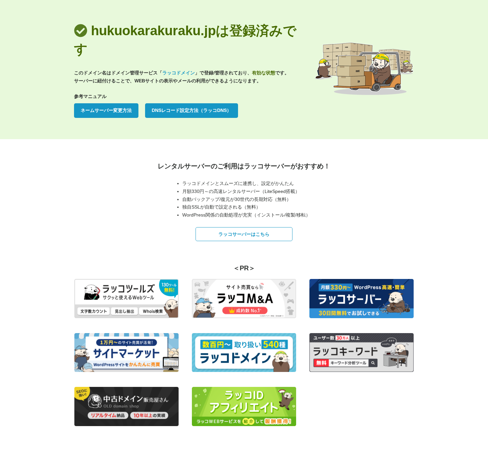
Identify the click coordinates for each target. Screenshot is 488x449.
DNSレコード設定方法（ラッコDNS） (191, 110)
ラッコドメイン (178, 72)
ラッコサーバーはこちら (244, 234)
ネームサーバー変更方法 (106, 110)
